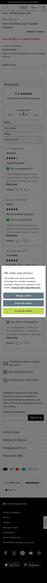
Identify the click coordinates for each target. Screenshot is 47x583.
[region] (23, 292)
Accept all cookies (23, 311)
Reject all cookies (23, 303)
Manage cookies (23, 295)
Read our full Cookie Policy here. (26, 287)
